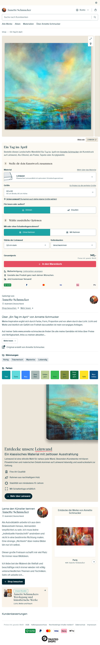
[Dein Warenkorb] (95, 10)
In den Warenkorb (52, 264)
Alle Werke (7, 24)
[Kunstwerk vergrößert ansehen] (90, 39)
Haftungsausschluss (39, 625)
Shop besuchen (9, 308)
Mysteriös (30, 359)
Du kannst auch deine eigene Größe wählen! (32, 199)
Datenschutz (80, 625)
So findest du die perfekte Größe (83, 185)
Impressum (91, 625)
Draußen (74, 210)
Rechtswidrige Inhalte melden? (61, 625)
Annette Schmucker (19, 10)
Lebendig (42, 359)
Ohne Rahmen (29, 232)
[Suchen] (94, 17)
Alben (17, 24)
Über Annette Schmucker (48, 24)
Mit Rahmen (75, 232)
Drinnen (29, 210)
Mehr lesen (26, 308)
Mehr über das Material (86, 170)
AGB (27, 625)
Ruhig (6, 359)
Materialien (28, 24)
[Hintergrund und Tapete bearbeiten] (90, 43)
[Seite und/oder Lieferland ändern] (96, 3)
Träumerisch (17, 359)
